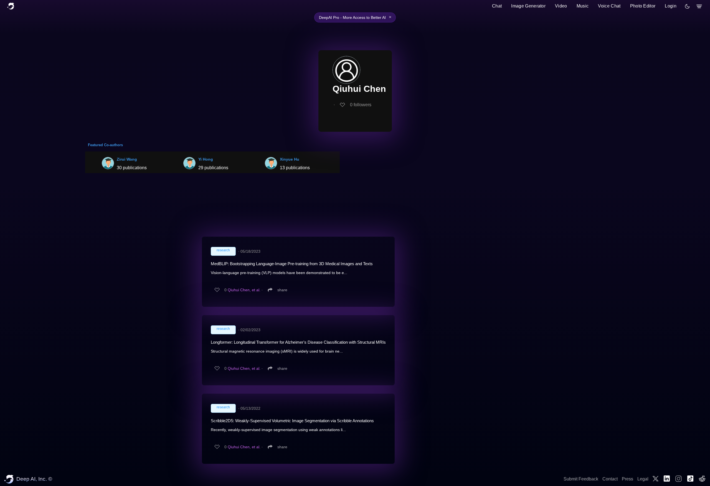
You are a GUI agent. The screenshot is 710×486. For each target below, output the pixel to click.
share (282, 290)
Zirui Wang (127, 159)
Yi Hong (205, 159)
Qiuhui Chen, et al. (244, 290)
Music (583, 6)
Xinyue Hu (289, 159)
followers (360, 104)
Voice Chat (609, 6)
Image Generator (528, 6)
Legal (642, 479)
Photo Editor (643, 6)
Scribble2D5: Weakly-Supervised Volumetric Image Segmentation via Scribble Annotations (292, 420)
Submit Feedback (581, 479)
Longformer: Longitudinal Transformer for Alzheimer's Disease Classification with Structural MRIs (298, 342)
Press (627, 479)
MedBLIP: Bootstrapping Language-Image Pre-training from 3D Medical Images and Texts (292, 263)
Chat (497, 6)
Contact (610, 479)
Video (561, 6)
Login (670, 6)
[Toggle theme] (687, 6)
